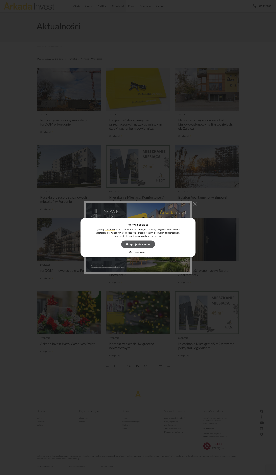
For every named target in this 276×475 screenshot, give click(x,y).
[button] (138, 252)
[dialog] (137, 237)
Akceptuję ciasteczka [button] (138, 244)
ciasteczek (110, 229)
